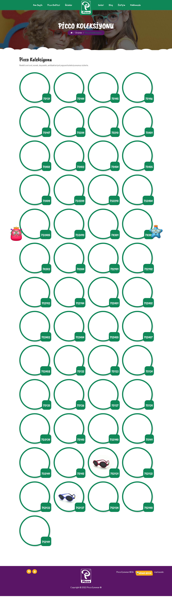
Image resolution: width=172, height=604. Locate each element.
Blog (111, 5)
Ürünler (68, 5)
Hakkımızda (135, 5)
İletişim (121, 5)
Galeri (101, 5)
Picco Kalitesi (53, 5)
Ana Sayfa (37, 5)
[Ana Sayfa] (72, 32)
